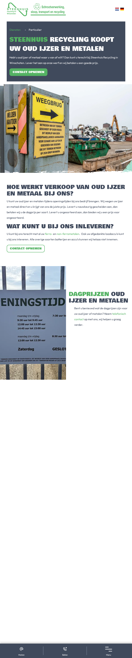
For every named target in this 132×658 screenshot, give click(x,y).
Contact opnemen (28, 72)
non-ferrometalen (68, 234)
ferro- (49, 234)
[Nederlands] (117, 9)
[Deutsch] (122, 9)
